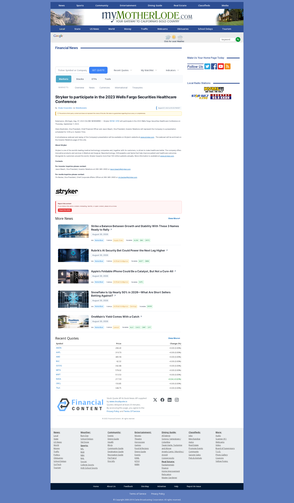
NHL (82, 458)
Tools (108, 79)
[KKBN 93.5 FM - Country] (221, 96)
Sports (80, 5)
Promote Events (196, 448)
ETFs (94, 79)
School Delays (205, 28)
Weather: (86, 432)
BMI (141, 240)
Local (62, 28)
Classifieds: (195, 432)
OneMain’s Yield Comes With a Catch (116, 316)
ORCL (58, 383)
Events (110, 435)
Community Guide (115, 448)
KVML (137, 458)
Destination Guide (116, 451)
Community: (114, 432)
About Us (111, 486)
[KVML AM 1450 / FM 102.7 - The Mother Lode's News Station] (214, 89)
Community (101, 5)
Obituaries (182, 28)
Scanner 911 (221, 439)
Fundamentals (168, 464)
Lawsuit (116, 327)
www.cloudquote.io (118, 401)
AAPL (141, 282)
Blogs (110, 445)
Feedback (128, 486)
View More (173, 218)
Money (127, 28)
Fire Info (111, 461)
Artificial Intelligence (121, 261)
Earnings (133, 306)
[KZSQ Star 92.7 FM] (198, 96)
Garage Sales (195, 455)
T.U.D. (218, 451)
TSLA (58, 388)
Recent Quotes (121, 70)
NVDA (58, 379)
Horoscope (140, 442)
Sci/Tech (57, 464)
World (111, 28)
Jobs (190, 435)
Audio (218, 435)
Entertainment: (143, 432)
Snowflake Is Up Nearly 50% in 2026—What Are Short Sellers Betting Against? (131, 294)
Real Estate (180, 5)
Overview (79, 87)
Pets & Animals (195, 458)
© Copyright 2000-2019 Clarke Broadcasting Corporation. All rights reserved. (147, 499)
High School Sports (89, 468)
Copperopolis (168, 458)
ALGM (136, 240)
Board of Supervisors (225, 448)
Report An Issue (194, 486)
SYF (149, 327)
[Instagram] (177, 405)
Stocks (80, 79)
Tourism (226, 28)
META (58, 370)
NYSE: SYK (114, 121)
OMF (144, 327)
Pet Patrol (112, 458)
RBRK (147, 261)
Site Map (145, 486)
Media (225, 5)
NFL (82, 449)
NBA (82, 455)
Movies (138, 435)
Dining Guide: (169, 432)
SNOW (149, 306)
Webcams (162, 28)
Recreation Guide (115, 455)
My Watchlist (147, 70)
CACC (138, 327)
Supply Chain (118, 240)
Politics (57, 455)
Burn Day (85, 435)
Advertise (161, 486)
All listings (166, 435)
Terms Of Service (132, 411)
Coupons (220, 458)
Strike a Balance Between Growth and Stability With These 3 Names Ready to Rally (135, 227)
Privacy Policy (113, 411)
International (121, 87)
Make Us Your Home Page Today (205, 57)
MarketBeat (99, 240)
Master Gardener (169, 477)
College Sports (87, 464)
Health (110, 442)
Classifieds (204, 5)
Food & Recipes (142, 448)
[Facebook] (162, 405)
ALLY (132, 327)
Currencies (105, 87)
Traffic (144, 28)
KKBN (137, 464)
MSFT (141, 261)
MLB (82, 452)
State (77, 28)
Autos (191, 442)
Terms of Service (137, 493)
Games (138, 445)
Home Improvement (171, 471)
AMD (58, 356)
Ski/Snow (85, 442)
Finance (165, 468)
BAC (58, 361)
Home (96, 486)
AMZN (58, 348)
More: (219, 432)
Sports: (84, 445)
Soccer (84, 461)
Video (218, 445)
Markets (63, 79)
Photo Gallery (222, 455)
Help (176, 486)
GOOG (59, 365)
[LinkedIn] (169, 405)
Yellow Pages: (222, 461)
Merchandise (194, 439)
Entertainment (128, 5)
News (62, 5)
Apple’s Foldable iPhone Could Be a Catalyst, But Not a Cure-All (133, 271)
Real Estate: (168, 461)
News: (57, 432)
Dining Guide (155, 5)
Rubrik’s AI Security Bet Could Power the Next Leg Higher (129, 250)
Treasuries (137, 87)
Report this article (64, 210)
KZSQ (137, 461)
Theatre (138, 439)
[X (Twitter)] (155, 405)
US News (94, 28)
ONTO (147, 240)
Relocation (166, 474)
